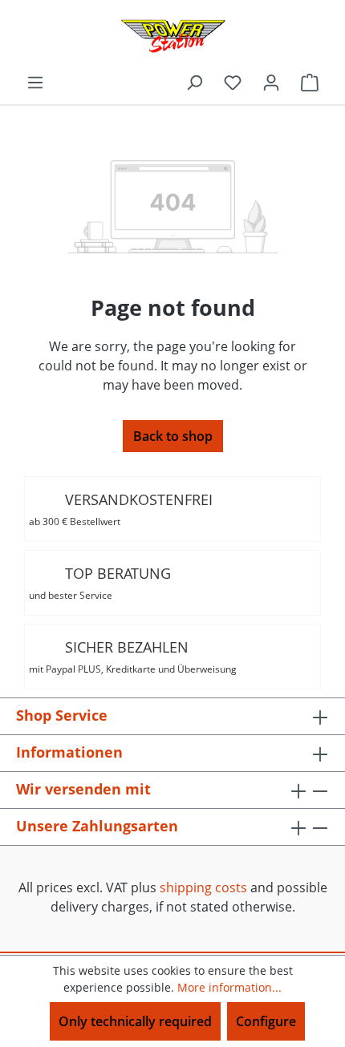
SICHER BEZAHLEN (133, 656)
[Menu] (35, 82)
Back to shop (173, 436)
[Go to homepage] (172, 36)
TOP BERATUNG (100, 583)
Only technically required (135, 1021)
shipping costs (203, 887)
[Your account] (271, 82)
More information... (229, 987)
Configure (266, 1021)
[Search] (194, 82)
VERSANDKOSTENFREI (121, 509)
